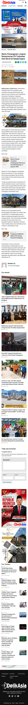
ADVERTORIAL (12, 6)
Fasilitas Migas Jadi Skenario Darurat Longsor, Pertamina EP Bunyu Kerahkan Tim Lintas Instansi (8, 655)
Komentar (6, 460)
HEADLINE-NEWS (11, 49)
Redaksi (3, 676)
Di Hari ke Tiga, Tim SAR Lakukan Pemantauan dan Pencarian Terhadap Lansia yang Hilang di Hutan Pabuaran (13, 382)
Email (16, 474)
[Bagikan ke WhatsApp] (23, 62)
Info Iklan (12, 673)
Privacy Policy (21, 673)
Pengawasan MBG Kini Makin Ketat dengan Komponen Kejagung (16, 236)
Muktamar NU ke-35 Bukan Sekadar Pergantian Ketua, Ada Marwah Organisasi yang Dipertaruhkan (9, 641)
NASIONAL (20, 6)
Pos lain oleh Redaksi (14, 265)
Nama (5, 474)
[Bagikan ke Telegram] (25, 62)
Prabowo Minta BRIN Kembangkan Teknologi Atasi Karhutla (8, 605)
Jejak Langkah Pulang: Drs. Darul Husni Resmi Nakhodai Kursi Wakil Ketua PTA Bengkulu (13, 298)
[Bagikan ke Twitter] (20, 62)
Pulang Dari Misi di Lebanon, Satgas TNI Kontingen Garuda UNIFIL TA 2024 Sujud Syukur (13, 411)
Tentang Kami (5, 673)
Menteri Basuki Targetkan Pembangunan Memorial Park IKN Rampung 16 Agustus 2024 (17, 162)
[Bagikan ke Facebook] (18, 62)
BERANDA (4, 6)
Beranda (4, 49)
